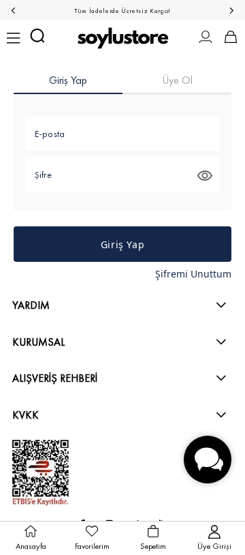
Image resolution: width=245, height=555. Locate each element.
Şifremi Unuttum (193, 273)
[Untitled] (40, 473)
